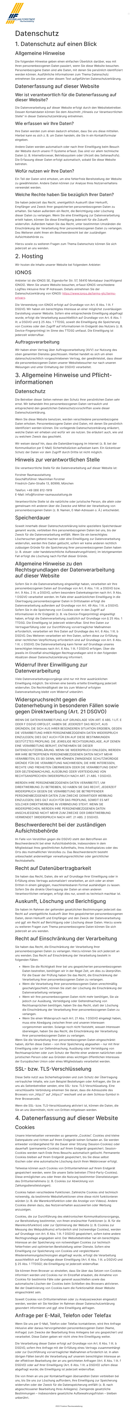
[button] (129, 14)
